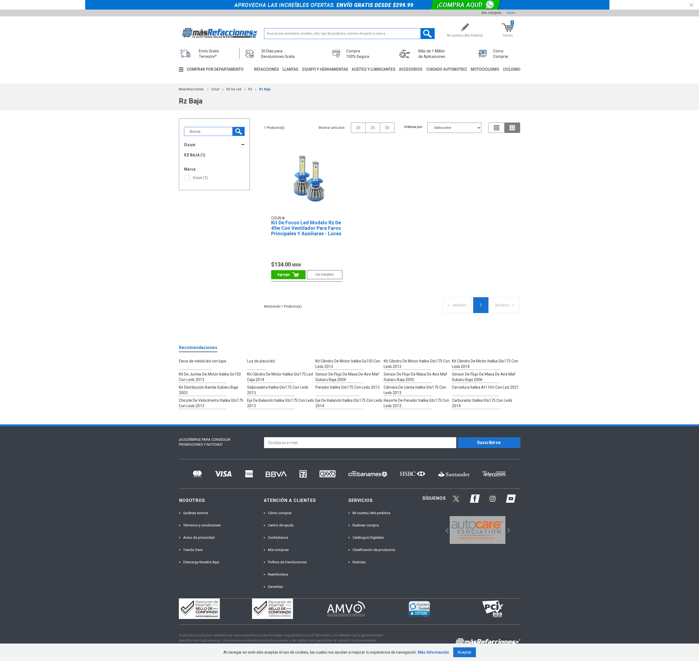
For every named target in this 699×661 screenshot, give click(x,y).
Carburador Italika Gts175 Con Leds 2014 (482, 403)
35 (373, 128)
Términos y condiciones (202, 525)
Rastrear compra (366, 525)
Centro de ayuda (281, 525)
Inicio (511, 13)
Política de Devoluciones (287, 562)
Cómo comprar (280, 513)
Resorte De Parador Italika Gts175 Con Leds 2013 (416, 403)
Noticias (359, 562)
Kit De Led (233, 89)
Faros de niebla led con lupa (202, 361)
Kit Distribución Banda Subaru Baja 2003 (208, 390)
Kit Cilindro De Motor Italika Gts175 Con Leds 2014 (485, 364)
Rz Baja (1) (194, 155)
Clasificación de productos (374, 550)
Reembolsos (278, 574)
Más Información (433, 652)
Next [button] (507, 529)
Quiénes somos (195, 513)
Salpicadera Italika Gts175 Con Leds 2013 (277, 390)
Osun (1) (200, 177)
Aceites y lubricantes (373, 69)
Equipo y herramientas (325, 69)
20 (358, 128)
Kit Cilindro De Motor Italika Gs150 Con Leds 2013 (347, 364)
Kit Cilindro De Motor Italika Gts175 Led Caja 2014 (280, 377)
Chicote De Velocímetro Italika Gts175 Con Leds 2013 (211, 403)
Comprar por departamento (215, 69)
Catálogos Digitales (368, 537)
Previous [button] (445, 529)
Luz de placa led (261, 361)
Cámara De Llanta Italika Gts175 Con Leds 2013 (415, 390)
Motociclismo (485, 69)
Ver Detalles (324, 274)
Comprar (288, 274)
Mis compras (491, 13)
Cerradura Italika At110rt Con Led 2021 (485, 387)
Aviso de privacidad (199, 537)
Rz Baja (264, 89)
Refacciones (266, 69)
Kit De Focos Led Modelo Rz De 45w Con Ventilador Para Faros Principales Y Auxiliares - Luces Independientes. (306, 231)
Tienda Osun (193, 550)
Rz (250, 89)
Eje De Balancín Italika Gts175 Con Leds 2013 (280, 403)
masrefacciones (191, 89)
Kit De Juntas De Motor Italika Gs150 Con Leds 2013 (210, 377)
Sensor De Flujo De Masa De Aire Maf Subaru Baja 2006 (484, 377)
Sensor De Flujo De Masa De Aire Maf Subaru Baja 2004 (347, 377)
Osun (215, 89)
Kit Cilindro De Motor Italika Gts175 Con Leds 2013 (417, 364)
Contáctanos (278, 537)
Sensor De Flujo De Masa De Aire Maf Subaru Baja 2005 (415, 377)
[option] (478, 530)
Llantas (290, 69)
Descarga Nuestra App (201, 562)
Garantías (275, 587)
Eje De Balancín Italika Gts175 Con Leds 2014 (348, 403)
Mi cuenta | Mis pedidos (371, 513)
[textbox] (349, 33)
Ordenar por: (413, 127)
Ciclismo (511, 69)
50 (387, 128)
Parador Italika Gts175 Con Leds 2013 (347, 387)
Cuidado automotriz (446, 69)
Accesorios (410, 69)
